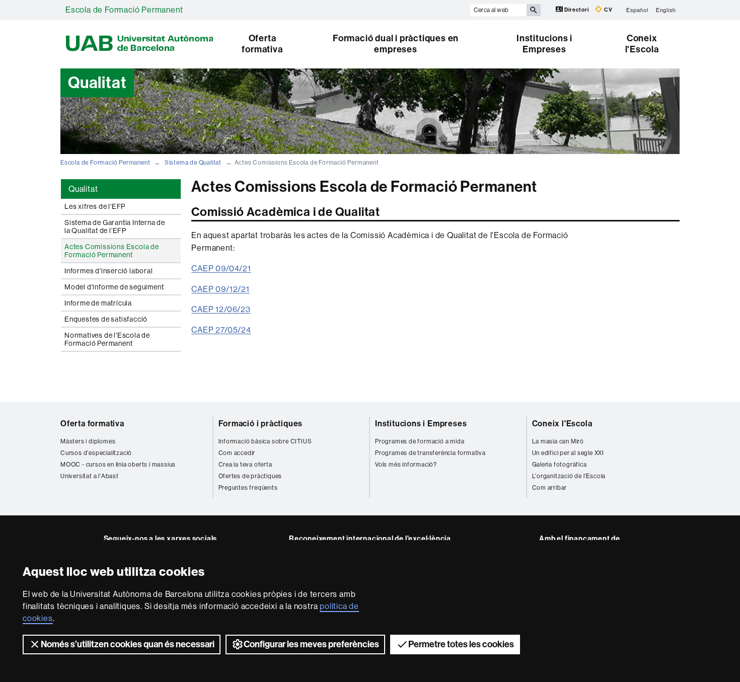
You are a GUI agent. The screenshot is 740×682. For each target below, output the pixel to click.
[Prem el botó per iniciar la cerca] (534, 10)
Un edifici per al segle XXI (568, 453)
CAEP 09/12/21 (220, 289)
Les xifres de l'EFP (94, 206)
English (666, 10)
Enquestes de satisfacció (105, 319)
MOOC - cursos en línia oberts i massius (118, 464)
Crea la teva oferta (245, 464)
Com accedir (237, 453)
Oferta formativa (262, 44)
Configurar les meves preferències (311, 644)
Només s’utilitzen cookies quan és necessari (127, 644)
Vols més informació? (406, 464)
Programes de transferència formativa (430, 453)
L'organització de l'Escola (569, 476)
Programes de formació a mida (419, 441)
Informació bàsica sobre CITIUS (265, 441)
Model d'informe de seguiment (114, 287)
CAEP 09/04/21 (221, 268)
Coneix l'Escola (642, 44)
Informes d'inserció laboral (108, 271)
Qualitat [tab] (83, 189)
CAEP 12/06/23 (220, 309)
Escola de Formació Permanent (124, 10)
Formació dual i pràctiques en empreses (396, 44)
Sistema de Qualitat (193, 162)
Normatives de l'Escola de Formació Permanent (107, 339)
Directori (576, 10)
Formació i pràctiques (260, 423)
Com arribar (549, 487)
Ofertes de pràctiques (250, 476)
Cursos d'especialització (96, 453)
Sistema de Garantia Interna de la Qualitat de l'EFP (114, 226)
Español (637, 10)
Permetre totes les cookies (461, 644)
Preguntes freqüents (248, 487)
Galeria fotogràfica (559, 464)
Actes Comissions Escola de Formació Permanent (111, 251)
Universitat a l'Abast (89, 476)
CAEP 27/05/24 (221, 330)
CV (607, 10)
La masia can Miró (558, 441)
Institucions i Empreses (544, 44)
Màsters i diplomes (87, 441)
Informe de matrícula (98, 303)
